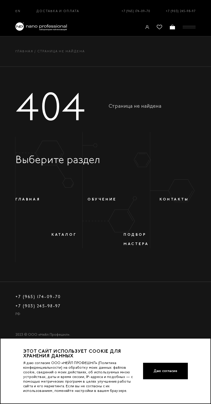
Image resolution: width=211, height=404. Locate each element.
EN (18, 11)
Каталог (64, 234)
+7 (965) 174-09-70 (135, 11)
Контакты (174, 199)
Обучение (102, 199)
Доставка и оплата (57, 11)
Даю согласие (165, 370)
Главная (24, 51)
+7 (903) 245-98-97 (181, 11)
